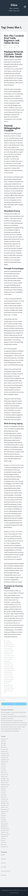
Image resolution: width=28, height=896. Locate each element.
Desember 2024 (5, 778)
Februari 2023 (4, 824)
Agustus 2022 (4, 836)
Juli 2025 (3, 764)
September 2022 (5, 834)
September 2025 (5, 759)
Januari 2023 (4, 826)
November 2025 (5, 755)
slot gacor (3, 858)
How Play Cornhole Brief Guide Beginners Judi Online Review (14, 39)
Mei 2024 (3, 793)
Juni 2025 (3, 766)
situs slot (3, 863)
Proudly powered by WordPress (10, 890)
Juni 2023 (3, 815)
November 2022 (5, 830)
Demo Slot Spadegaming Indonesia (8, 661)
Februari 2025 (4, 774)
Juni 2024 (3, 790)
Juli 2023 (3, 813)
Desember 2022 (5, 828)
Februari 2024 (4, 799)
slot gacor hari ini (5, 871)
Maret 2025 (4, 772)
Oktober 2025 (4, 757)
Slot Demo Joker (9, 679)
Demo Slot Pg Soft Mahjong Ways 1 (9, 657)
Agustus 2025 (4, 761)
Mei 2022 (3, 840)
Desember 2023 (5, 803)
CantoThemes (15, 892)
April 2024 (3, 795)
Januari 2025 (4, 776)
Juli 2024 (3, 788)
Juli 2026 (3, 741)
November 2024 (5, 780)
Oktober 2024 (4, 782)
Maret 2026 (4, 747)
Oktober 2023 (4, 807)
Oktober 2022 (4, 832)
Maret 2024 (4, 797)
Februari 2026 (4, 749)
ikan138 (3, 854)
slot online (3, 867)
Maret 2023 (4, 822)
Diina (14, 5)
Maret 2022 (4, 844)
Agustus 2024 (4, 786)
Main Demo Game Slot (9, 668)
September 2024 (5, 784)
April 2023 (3, 819)
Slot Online (13, 47)
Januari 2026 (4, 751)
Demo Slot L (8, 655)
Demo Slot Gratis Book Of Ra (8, 653)
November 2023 (5, 805)
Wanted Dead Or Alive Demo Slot (9, 690)
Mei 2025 (3, 768)
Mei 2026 (3, 745)
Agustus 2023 (4, 811)
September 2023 (5, 809)
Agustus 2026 (4, 739)
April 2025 (3, 770)
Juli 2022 (3, 838)
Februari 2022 (4, 846)
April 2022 (3, 842)
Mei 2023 (3, 817)
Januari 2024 (4, 801)
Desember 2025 (5, 753)
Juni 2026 (3, 743)
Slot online (3, 875)
